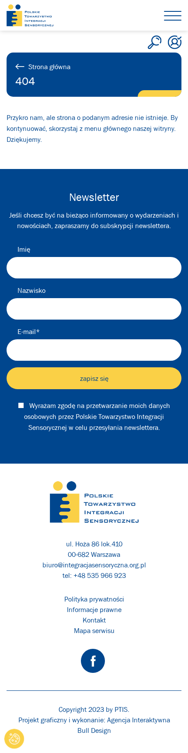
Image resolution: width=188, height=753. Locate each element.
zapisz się (94, 378)
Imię (23, 249)
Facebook (93, 661)
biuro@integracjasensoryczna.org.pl (94, 565)
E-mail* (28, 331)
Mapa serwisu (94, 630)
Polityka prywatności (94, 599)
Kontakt (94, 620)
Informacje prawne (94, 609)
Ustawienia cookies (14, 739)
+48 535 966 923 (99, 575)
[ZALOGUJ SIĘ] (174, 42)
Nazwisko (31, 290)
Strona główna (49, 66)
